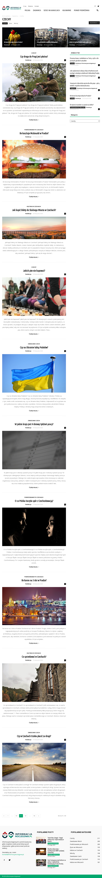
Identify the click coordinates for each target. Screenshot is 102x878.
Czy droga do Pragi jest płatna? (34, 56)
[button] (97, 10)
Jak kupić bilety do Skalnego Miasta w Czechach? (34, 210)
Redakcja (7, 45)
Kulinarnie (66, 10)
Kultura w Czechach (43, 39)
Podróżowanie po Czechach (33, 129)
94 (34, 816)
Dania (10, 23)
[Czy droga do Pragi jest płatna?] (34, 82)
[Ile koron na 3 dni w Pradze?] (34, 606)
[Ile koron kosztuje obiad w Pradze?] (18, 37)
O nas (24, 6)
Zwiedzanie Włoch (76, 841)
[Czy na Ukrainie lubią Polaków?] (34, 373)
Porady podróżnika (81, 10)
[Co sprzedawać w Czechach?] (34, 682)
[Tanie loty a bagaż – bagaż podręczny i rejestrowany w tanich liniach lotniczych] (41, 840)
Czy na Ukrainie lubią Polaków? (34, 347)
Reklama (30, 6)
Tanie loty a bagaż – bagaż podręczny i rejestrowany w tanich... (56, 839)
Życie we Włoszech (76, 847)
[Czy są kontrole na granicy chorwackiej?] (51, 37)
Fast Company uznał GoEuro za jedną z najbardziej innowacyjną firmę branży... (57, 862)
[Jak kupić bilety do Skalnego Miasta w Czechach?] (34, 228)
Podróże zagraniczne (53, 854)
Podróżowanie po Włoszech (78, 107)
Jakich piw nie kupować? (34, 270)
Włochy (16, 23)
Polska (27, 10)
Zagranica (37, 10)
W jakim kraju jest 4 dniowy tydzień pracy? (34, 424)
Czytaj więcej (33, 120)
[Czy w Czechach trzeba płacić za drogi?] (34, 762)
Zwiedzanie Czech (75, 39)
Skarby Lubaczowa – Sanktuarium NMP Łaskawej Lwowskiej (56, 850)
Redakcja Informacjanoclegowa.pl (85, 63)
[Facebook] (95, 6)
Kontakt (37, 6)
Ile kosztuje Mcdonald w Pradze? (34, 133)
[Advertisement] (85, 139)
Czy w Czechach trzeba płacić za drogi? (34, 736)
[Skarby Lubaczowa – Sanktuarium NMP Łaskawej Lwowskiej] (41, 851)
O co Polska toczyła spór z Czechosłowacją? (34, 501)
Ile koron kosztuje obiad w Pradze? (80, 96)
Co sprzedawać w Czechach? (34, 656)
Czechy (5, 23)
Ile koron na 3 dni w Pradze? (34, 580)
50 (16, 816)
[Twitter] (98, 6)
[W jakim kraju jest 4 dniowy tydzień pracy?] (34, 450)
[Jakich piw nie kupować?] (34, 296)
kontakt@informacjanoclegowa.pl (13, 854)
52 (25, 816)
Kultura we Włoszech (76, 862)
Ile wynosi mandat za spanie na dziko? (82, 105)
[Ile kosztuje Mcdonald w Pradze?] (34, 159)
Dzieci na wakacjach (52, 10)
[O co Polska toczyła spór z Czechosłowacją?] (34, 527)
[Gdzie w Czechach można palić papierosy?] (83, 37)
